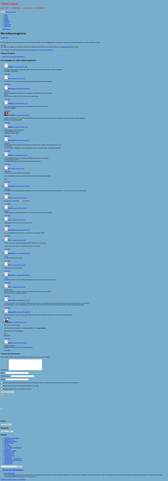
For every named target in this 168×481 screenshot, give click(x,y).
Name (3, 373)
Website (3, 379)
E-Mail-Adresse (5, 376)
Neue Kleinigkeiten (9, 473)
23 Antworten (4, 37)
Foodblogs (7, 21)
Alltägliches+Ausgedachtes (11, 438)
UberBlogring (8, 457)
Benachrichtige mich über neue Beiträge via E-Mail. (17, 389)
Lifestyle (6, 23)
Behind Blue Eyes (9, 440)
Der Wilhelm (7, 446)
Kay (9, 78)
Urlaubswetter (21, 56)
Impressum (7, 26)
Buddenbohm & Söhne (10, 441)
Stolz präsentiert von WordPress (16, 479)
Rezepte (6, 20)
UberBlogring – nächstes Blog (12, 458)
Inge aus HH (11, 312)
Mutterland (65, 47)
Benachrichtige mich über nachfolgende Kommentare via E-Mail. (21, 386)
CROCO (6, 444)
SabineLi (10, 66)
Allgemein (19, 50)
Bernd (10, 208)
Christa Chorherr (8, 443)
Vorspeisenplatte (8, 462)
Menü (2, 12)
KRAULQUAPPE (9, 452)
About (6, 16)
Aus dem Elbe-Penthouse (14, 470)
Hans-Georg (11, 88)
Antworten (7, 74)
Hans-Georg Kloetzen (46, 50)
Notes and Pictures (9, 455)
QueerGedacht (9, 3)
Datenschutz (7, 24)
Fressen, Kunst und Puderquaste (13, 447)
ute (9, 168)
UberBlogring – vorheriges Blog (13, 460)
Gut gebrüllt (7, 449)
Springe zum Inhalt (10, 12)
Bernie (10, 322)
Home (6, 15)
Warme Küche (8, 463)
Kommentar (4, 370)
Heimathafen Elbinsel (10, 451)
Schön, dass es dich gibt (8, 56)
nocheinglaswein (8, 454)
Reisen (6, 18)
